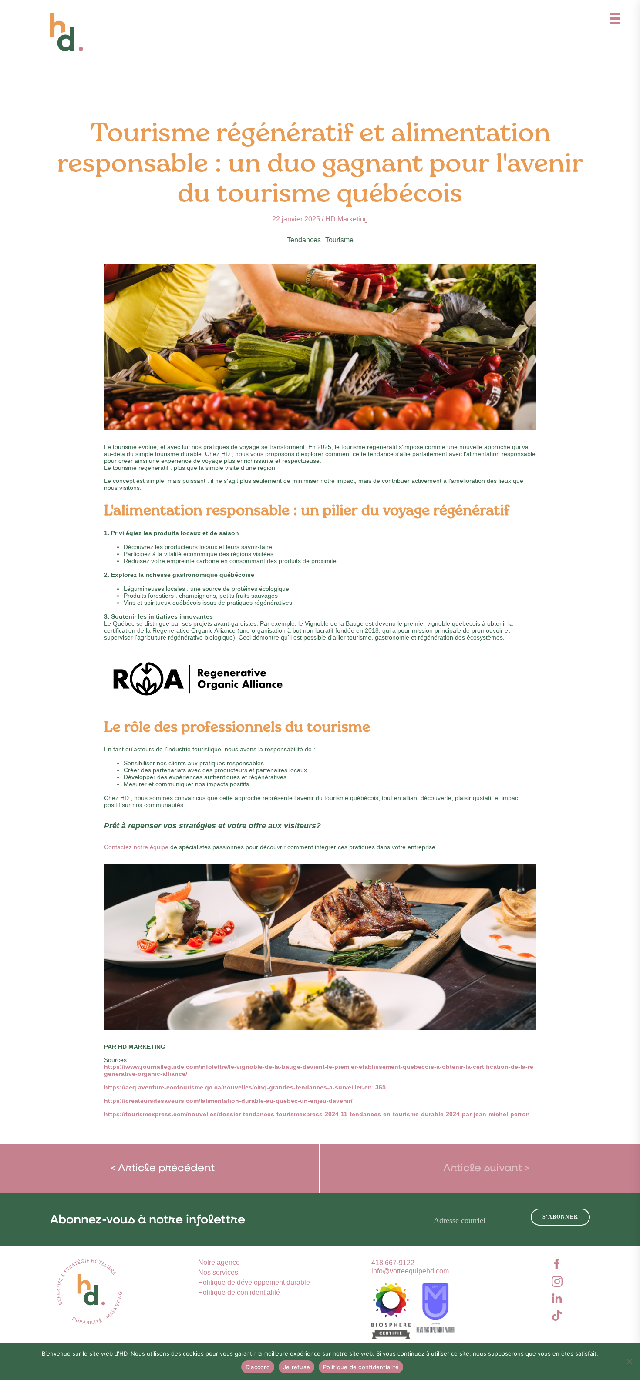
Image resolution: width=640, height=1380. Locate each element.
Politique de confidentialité (239, 1292)
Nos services (218, 1272)
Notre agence (219, 1262)
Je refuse (296, 1366)
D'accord (258, 1366)
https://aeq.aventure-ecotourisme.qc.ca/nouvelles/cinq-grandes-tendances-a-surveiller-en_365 (245, 1087)
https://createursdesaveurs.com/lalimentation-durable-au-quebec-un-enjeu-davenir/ (228, 1100)
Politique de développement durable (254, 1282)
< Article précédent (163, 1168)
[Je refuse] (629, 1361)
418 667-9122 (392, 1262)
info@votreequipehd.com (410, 1271)
